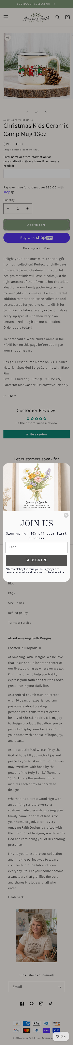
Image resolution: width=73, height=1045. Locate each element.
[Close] (66, 515)
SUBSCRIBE (36, 560)
